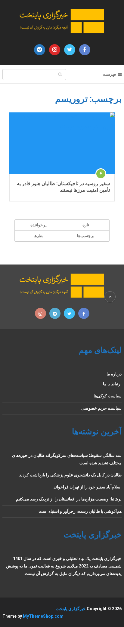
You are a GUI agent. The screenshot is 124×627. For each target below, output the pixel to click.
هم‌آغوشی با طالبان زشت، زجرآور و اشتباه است (80, 511)
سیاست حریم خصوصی (101, 408)
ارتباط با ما (112, 383)
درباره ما (114, 374)
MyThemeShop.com (43, 616)
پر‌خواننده (38, 224)
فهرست (109, 74)
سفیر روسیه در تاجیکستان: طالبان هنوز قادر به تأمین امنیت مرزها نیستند (63, 186)
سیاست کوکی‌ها (108, 395)
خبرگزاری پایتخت (71, 608)
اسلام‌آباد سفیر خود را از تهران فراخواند (88, 487)
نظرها (38, 235)
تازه (85, 224)
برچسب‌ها (86, 235)
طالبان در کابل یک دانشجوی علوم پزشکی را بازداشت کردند (70, 475)
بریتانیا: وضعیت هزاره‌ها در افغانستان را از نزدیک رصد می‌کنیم (69, 499)
